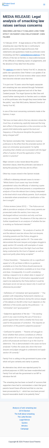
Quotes (24, 423)
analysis (9, 70)
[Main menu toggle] (44, 4)
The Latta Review (24, 417)
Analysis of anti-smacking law (24, 408)
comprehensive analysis (30, 55)
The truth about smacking (25, 414)
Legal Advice (24, 420)
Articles (24, 426)
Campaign (24, 429)
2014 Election (24, 411)
